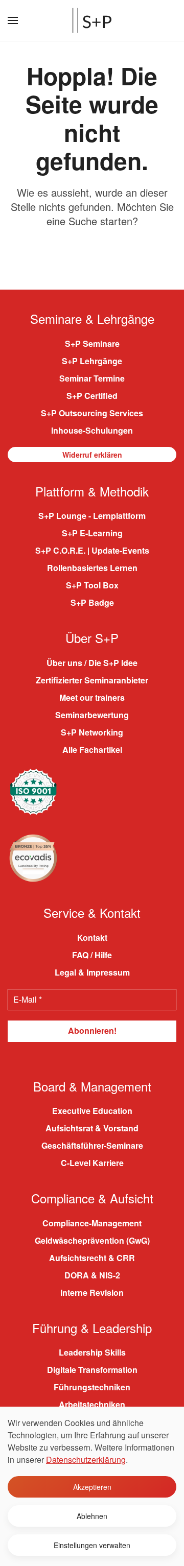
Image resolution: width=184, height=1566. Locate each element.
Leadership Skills (92, 1352)
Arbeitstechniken (92, 1404)
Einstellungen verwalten (92, 1545)
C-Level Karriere (92, 1163)
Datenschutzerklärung (86, 1459)
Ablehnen (92, 1516)
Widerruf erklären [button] (92, 454)
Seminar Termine (92, 378)
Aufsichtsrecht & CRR (92, 1258)
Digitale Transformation (92, 1369)
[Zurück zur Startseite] (92, 20)
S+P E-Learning (92, 533)
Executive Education (92, 1111)
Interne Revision (92, 1292)
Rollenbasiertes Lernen (92, 568)
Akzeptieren (92, 1487)
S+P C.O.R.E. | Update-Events (92, 550)
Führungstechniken (92, 1387)
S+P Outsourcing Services (92, 413)
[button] (13, 20)
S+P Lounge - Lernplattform (92, 515)
